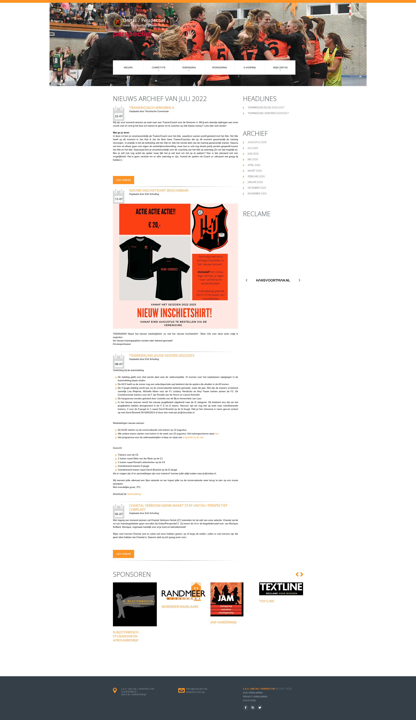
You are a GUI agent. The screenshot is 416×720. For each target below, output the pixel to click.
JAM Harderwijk (175, 622)
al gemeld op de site (193, 437)
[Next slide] (299, 280)
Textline (217, 601)
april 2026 (254, 165)
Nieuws (128, 67)
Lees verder (123, 180)
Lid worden (293, 24)
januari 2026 (255, 182)
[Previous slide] (246, 280)
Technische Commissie (157, 111)
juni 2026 (253, 153)
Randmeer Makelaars (131, 606)
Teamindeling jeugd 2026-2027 (266, 107)
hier (217, 433)
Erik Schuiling (152, 194)
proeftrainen (264, 24)
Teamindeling (134, 494)
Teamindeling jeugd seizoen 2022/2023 (161, 355)
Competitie (159, 67)
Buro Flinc (268, 601)
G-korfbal (250, 67)
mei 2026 (253, 159)
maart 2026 (255, 170)
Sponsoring (219, 67)
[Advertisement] (273, 243)
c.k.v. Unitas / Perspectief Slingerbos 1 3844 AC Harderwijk (138, 691)
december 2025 (257, 187)
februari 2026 (256, 176)
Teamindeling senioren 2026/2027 (268, 113)
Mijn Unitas (280, 67)
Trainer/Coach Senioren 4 (151, 107)
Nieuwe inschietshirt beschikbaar (158, 190)
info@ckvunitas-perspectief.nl (197, 690)
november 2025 (257, 193)
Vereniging (189, 67)
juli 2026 (253, 147)
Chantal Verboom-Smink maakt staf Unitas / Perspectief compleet (178, 507)
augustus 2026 (257, 142)
